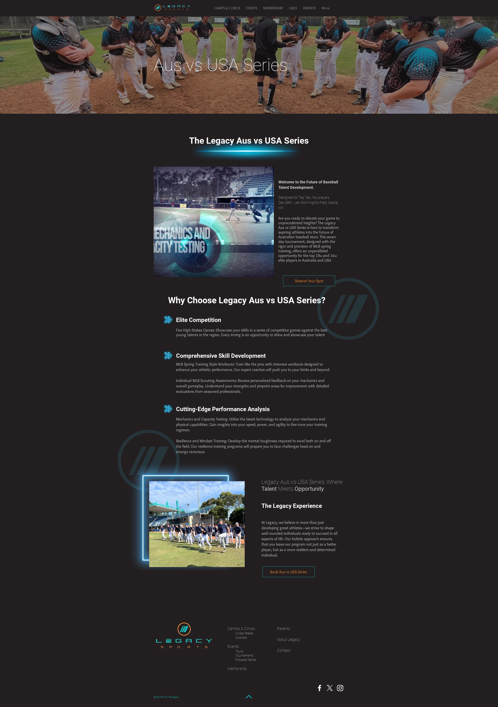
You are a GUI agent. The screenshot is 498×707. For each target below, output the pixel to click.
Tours (239, 651)
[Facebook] (319, 688)
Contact (283, 650)
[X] (330, 688)
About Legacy (289, 639)
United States (244, 633)
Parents (283, 628)
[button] (227, 8)
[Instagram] (340, 688)
